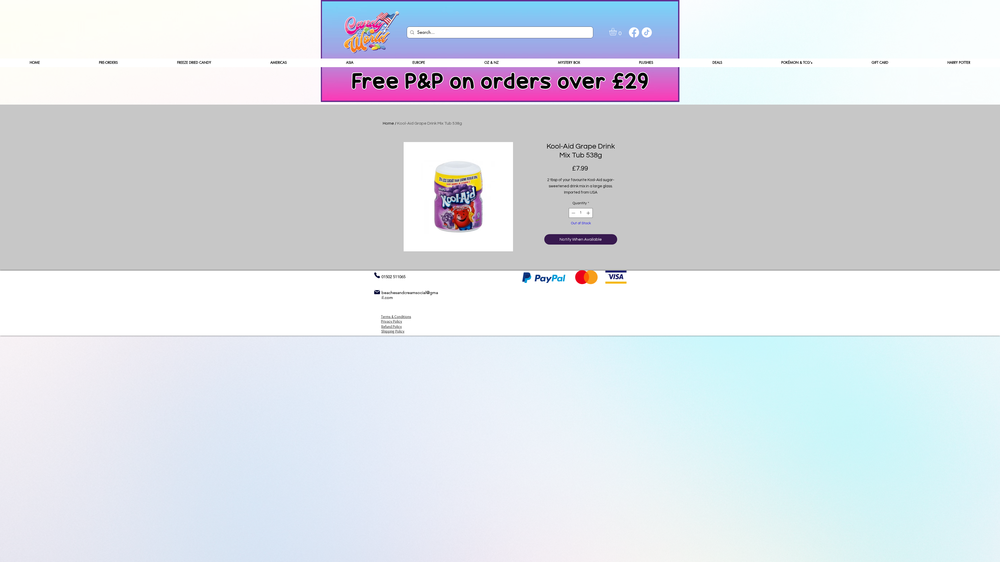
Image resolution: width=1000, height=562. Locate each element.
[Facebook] (634, 32)
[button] (617, 31)
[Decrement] (573, 213)
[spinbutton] (580, 213)
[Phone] (377, 275)
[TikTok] (647, 32)
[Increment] (588, 213)
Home (388, 123)
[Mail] (377, 292)
